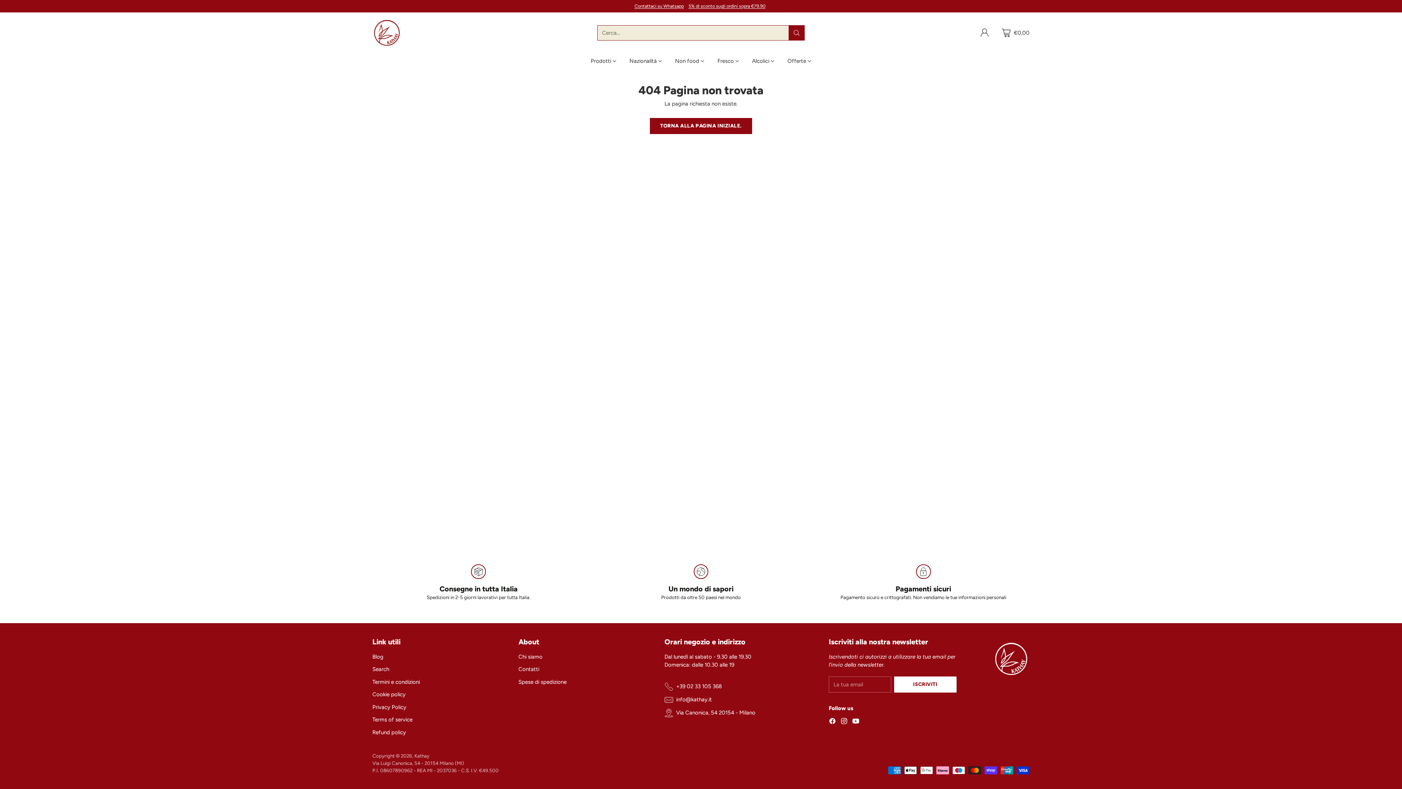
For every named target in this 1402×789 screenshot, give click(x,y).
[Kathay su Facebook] (832, 722)
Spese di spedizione (542, 682)
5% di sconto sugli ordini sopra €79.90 (727, 6)
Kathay (421, 756)
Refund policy (389, 732)
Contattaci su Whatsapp (659, 6)
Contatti (528, 669)
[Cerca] (797, 33)
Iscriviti (925, 684)
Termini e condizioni (396, 682)
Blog (377, 656)
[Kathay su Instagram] (844, 722)
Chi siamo (530, 656)
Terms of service (392, 719)
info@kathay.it (694, 699)
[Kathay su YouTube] (855, 722)
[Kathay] (387, 32)
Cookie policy (389, 694)
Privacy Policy (389, 707)
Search (380, 669)
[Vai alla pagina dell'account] (985, 33)
